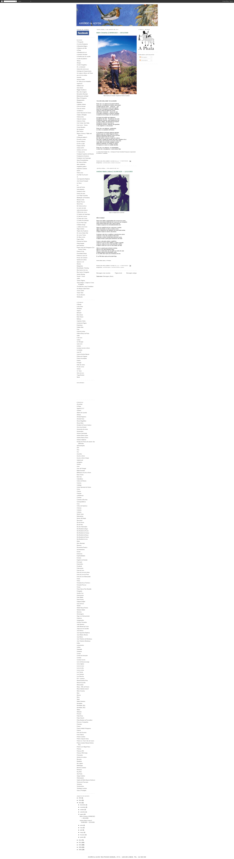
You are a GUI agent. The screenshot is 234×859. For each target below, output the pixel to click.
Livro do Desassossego (83, 662)
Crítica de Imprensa (82, 506)
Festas (78, 587)
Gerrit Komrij (80, 599)
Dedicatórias (80, 516)
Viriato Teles (80, 292)
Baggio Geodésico (81, 89)
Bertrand (79, 312)
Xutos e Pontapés (81, 790)
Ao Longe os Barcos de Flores (85, 73)
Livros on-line (80, 670)
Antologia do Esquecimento (84, 71)
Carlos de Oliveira (81, 481)
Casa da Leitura (81, 108)
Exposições (80, 564)
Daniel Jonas (80, 514)
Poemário (79, 724)
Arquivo (79, 310)
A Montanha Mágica (82, 46)
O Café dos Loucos (82, 216)
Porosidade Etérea (82, 253)
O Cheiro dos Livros (82, 218)
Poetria (79, 360)
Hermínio (79, 612)
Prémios (79, 749)
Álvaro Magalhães (81, 421)
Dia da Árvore (80, 522)
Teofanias (79, 784)
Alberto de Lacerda (82, 412)
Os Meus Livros (81, 237)
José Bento (80, 637)
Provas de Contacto (82, 257)
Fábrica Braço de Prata (83, 333)
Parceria (79, 713)
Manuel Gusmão (81, 682)
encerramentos (81, 549)
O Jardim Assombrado (83, 220)
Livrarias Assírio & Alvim (83, 348)
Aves (78, 466)
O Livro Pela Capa (81, 222)
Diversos (79, 545)
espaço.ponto (80, 147)
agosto (82, 814)
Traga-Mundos (80, 375)
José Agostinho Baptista (83, 179)
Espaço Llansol (81, 145)
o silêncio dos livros (82, 227)
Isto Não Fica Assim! (82, 174)
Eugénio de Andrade (82, 560)
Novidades (79, 703)
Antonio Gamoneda (82, 433)
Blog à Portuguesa (82, 98)
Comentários (144, 60)
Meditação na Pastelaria (83, 197)
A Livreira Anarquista (82, 44)
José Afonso (80, 630)
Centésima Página (81, 323)
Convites (79, 497)
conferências (80, 495)
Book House (80, 317)
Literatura (79, 651)
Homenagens (80, 614)
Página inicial (118, 273)
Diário (78, 541)
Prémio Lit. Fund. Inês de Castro (85, 741)
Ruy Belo (79, 771)
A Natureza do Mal (82, 48)
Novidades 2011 (81, 705)
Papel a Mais (80, 239)
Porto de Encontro (81, 732)
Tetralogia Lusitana (82, 788)
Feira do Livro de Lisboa (83, 572)
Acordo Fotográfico (82, 65)
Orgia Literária (80, 229)
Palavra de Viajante (82, 356)
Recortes (79, 759)
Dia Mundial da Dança (82, 535)
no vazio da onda (81, 208)
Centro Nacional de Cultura (84, 112)
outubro (82, 809)
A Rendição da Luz (82, 52)
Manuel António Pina (82, 680)
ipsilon (78, 170)
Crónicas (79, 508)
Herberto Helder (81, 610)
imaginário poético (81, 166)
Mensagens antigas (131, 273)
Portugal (79, 362)
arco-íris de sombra (82, 75)
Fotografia (79, 591)
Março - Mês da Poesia (83, 687)
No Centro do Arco (81, 206)
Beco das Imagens (82, 92)
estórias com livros (82, 150)
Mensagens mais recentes (103, 273)
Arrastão (79, 77)
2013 (80, 802)
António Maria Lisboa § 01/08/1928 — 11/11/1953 (114, 171)
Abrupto (79, 63)
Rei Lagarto (80, 763)
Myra (78, 697)
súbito (78, 278)
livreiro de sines (81, 193)
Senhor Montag (81, 274)
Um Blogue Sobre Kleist (83, 288)
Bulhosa (79, 319)
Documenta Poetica (82, 547)
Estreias (79, 558)
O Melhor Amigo (81, 224)
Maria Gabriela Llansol (83, 689)
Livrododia (79, 350)
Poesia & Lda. (80, 251)
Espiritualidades (81, 555)
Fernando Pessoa (81, 585)
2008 (80, 849)
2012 (80, 840)
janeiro (82, 837)
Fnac (78, 329)
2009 (80, 847)
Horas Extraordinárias (82, 160)
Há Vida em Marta (81, 162)
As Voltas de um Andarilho (84, 81)
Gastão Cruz (80, 593)
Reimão (79, 264)
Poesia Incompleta (82, 358)
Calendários (80, 479)
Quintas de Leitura (81, 259)
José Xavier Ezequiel (82, 181)
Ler (77, 185)
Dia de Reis (80, 524)
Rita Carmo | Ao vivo (82, 270)
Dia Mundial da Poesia (83, 537)
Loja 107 (79, 352)
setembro (82, 812)
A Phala (79, 50)
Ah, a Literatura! (81, 67)
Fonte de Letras (81, 331)
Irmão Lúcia (80, 172)
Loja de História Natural (83, 354)
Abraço (79, 60)
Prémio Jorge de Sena (83, 738)
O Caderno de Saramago (83, 214)
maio (81, 827)
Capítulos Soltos (81, 321)
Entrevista (79, 553)
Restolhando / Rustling (83, 268)
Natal (78, 699)
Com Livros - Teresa (82, 125)
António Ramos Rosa (82, 437)
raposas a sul (80, 262)
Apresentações (81, 445)
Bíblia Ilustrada (81, 470)
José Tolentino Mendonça (83, 641)
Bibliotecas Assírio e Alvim (84, 472)
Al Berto (79, 410)
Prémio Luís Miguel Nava (83, 746)
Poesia (78, 726)
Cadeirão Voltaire (81, 104)
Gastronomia (80, 595)
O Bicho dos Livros (82, 212)
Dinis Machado (81, 543)
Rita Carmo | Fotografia (83, 272)
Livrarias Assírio (81, 659)
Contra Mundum (81, 127)
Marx (78, 693)
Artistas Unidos (81, 79)
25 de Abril (79, 404)
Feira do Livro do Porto (83, 574)
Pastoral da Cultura (82, 241)
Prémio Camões (81, 736)
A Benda (79, 304)
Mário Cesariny (81, 691)
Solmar (79, 369)
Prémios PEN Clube (82, 753)
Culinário (79, 512)
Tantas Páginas (81, 280)
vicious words (80, 290)
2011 (80, 842)
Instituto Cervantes (82, 622)
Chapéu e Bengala (81, 114)
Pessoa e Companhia (82, 722)
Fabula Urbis (80, 327)
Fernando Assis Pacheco (83, 583)
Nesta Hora (80, 204)
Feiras (78, 578)
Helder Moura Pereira (82, 607)
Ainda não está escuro (83, 69)
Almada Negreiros (81, 416)
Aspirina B (79, 83)
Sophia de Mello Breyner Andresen (86, 780)
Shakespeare (80, 778)
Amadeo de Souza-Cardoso (84, 425)
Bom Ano (79, 476)
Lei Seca (79, 183)
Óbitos (78, 709)
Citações (79, 493)
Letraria (79, 346)
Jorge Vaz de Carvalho (83, 628)
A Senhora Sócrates (82, 54)
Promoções (80, 755)
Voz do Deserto (81, 295)
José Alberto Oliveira (82, 635)
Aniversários (80, 431)
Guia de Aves (80, 603)
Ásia (78, 449)
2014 (80, 800)
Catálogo (79, 485)
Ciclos (78, 489)
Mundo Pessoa (81, 202)
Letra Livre (79, 344)
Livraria (79, 653)
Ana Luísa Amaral (81, 427)
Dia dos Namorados (82, 526)
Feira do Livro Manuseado (83, 576)
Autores (79, 464)
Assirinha (79, 454)
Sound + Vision (81, 276)
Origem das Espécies (82, 231)
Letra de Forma (81, 187)
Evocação (79, 562)
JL (77, 177)
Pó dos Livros (80, 366)
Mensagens (144, 57)
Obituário (79, 711)
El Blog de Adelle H (82, 137)
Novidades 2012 (81, 707)
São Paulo (79, 774)
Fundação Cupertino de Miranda (85, 154)
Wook (78, 377)
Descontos (79, 520)
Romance (79, 769)
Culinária (79, 510)
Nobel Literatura (81, 701)
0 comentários (124, 161)
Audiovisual (80, 460)
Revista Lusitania (81, 767)
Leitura (78, 339)
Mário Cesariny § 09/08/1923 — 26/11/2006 (112, 33)
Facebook (79, 566)
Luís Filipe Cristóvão (82, 195)
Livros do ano (80, 666)
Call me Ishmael (81, 106)
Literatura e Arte (81, 191)
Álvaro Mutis (80, 423)
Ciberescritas (80, 117)
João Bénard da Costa (83, 626)
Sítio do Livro (80, 373)
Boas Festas (80, 474)
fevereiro (82, 835)
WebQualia (80, 297)
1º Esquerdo (80, 42)
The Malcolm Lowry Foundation (85, 286)
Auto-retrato (80, 87)
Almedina (79, 308)
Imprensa (79, 618)
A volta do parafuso (82, 58)
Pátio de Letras (81, 364)
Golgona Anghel (81, 601)
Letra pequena (80, 189)
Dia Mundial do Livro (82, 539)
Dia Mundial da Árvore (82, 531)
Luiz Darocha (80, 676)
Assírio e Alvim (81, 456)
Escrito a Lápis (81, 143)
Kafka (78, 643)
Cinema (79, 491)
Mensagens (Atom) (108, 276)
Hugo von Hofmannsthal (83, 616)
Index (78, 335)
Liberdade (79, 649)
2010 (80, 845)
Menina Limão (80, 199)
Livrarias (79, 657)
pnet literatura (80, 245)
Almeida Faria (80, 419)
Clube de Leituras (81, 119)
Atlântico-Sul (80, 85)
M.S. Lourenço (81, 678)
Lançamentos (80, 645)
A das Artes (80, 306)
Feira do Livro (80, 570)
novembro (83, 807)
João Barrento (80, 624)
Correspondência (81, 501)
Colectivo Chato (81, 121)
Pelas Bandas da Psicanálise (84, 720)
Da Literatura (80, 129)
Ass (78, 452)
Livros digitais (80, 664)
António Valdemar (81, 439)
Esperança (79, 325)
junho (81, 825)
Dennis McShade (81, 518)
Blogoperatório (80, 100)
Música (79, 695)
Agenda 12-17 (80, 408)
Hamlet (79, 605)
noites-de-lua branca (82, 210)
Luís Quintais (80, 674)
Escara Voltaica (81, 141)
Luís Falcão (80, 672)
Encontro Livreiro (81, 139)
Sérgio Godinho (81, 776)
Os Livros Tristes (81, 235)
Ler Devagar (80, 341)
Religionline (80, 266)
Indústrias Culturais (82, 168)
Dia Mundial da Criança (83, 533)
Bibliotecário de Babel (82, 96)
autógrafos (79, 462)
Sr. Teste (79, 371)
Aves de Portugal (81, 468)
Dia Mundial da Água (82, 528)
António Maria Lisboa (82, 435)
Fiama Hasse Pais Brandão (84, 589)
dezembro (83, 805)
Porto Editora (80, 734)
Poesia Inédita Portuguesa (84, 728)
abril (81, 830)
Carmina (79, 483)
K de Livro (79, 337)
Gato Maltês (80, 597)
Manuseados (80, 684)
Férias (78, 580)
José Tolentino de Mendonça (84, 639)
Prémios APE (80, 751)
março (82, 832)
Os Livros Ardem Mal (82, 233)
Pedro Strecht (80, 718)
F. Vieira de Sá (81, 152)
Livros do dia (80, 668)
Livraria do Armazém (82, 655)
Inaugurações (80, 620)
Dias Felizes (80, 131)
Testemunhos (80, 786)
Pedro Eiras (80, 716)
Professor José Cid (82, 255)
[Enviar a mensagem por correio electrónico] (130, 161)
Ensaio (78, 551)
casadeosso (80, 110)
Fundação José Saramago (84, 158)
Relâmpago (80, 765)
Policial (79, 730)
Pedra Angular (80, 243)
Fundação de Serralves (83, 156)
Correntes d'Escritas (82, 499)
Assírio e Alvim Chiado (83, 458)
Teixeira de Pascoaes (82, 782)
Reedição (79, 761)
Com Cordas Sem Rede (83, 123)
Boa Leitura (80, 315)
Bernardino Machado (82, 94)
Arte (78, 447)
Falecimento (80, 568)
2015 (80, 798)
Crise (78, 504)
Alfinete (79, 414)
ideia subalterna (81, 164)
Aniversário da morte (82, 429)
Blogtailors (79, 102)
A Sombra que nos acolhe (83, 56)
